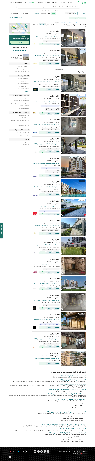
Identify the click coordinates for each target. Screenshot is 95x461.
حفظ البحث (11, 17)
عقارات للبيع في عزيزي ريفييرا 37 (22, 69)
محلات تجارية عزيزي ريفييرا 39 (23, 86)
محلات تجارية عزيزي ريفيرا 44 (23, 81)
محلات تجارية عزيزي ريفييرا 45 (23, 89)
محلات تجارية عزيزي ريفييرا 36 (23, 78)
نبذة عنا (84, 451)
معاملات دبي (47, 2)
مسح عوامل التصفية (18, 17)
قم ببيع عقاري (62, 2)
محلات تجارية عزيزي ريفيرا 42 (23, 83)
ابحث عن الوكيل (70, 2)
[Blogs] (31, 2)
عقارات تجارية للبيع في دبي (24, 145)
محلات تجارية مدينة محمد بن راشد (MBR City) (20, 103)
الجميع (53, 13)
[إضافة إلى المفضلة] (62, 45)
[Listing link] (59, 38)
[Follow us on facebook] (48, 451)
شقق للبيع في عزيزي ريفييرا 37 (23, 66)
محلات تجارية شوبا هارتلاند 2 (23, 106)
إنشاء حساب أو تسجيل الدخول (16, 2)
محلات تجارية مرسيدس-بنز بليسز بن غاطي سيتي (20, 101)
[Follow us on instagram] (38, 451)
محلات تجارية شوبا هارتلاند (24, 98)
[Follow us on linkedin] (41, 451)
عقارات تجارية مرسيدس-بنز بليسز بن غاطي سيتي (20, 120)
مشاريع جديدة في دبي (24, 135)
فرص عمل (79, 451)
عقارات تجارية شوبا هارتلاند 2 (23, 125)
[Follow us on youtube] (35, 451)
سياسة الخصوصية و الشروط (64, 451)
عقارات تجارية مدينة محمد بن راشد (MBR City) (20, 123)
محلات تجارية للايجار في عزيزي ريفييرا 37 (21, 142)
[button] (82, 13)
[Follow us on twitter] (45, 451)
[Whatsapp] (42, 44)
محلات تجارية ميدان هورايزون (23, 108)
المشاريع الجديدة (39, 2)
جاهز (49, 13)
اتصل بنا (73, 451)
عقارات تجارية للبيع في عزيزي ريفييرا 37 (21, 71)
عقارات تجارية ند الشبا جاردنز (24, 118)
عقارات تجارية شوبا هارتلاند (24, 115)
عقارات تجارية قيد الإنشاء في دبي (22, 132)
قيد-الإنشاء (43, 13)
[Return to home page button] (81, 2)
